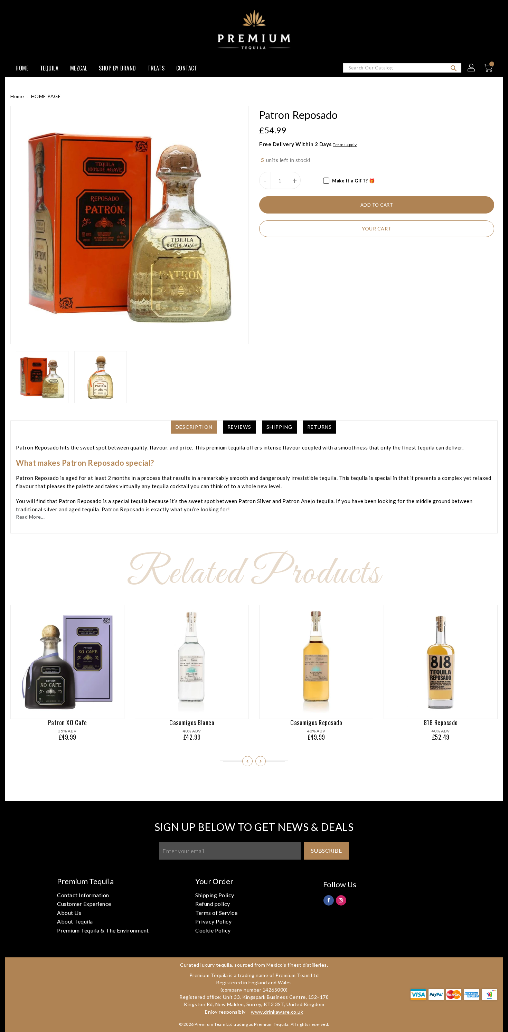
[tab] (194, 427)
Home (17, 96)
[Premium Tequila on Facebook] (328, 900)
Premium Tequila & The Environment (103, 930)
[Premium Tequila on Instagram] (341, 900)
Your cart (377, 228)
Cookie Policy (213, 930)
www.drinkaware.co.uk (277, 1012)
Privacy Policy (213, 921)
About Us (69, 912)
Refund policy (212, 903)
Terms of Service (216, 912)
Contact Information (83, 895)
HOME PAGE (46, 96)
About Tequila (75, 921)
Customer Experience (84, 903)
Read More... (30, 517)
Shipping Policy (214, 895)
